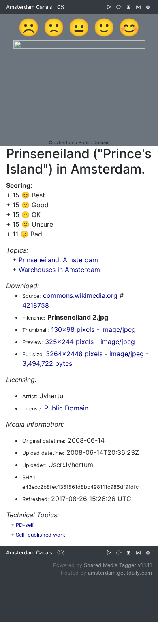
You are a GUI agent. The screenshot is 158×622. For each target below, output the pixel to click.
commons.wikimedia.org (80, 295)
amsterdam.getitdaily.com (120, 573)
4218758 (35, 305)
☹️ (29, 27)
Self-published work (40, 535)
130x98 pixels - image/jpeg (93, 329)
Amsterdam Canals (29, 7)
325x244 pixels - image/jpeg (90, 342)
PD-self (25, 525)
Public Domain (66, 408)
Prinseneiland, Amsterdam (58, 260)
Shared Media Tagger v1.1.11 (118, 565)
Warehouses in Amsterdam (59, 269)
